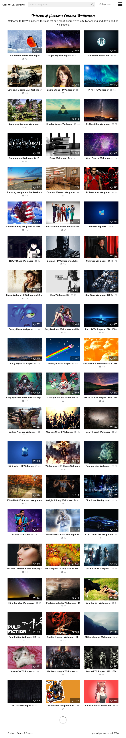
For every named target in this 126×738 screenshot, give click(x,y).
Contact (12, 733)
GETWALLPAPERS (13, 4)
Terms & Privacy (25, 733)
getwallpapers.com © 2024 (105, 733)
